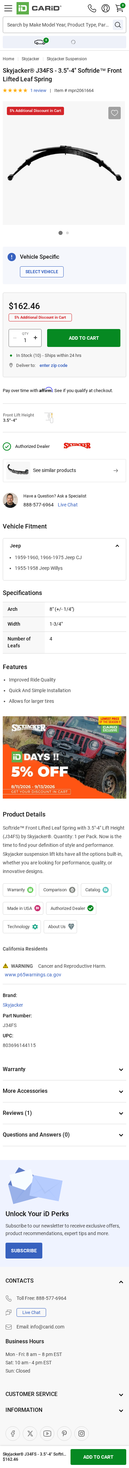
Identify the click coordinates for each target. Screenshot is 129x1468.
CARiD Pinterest (64, 1433)
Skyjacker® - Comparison (58, 889)
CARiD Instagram (81, 1433)
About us (60, 926)
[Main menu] (8, 8)
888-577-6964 (38, 505)
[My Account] (105, 8)
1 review (38, 90)
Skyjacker (30, 59)
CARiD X (30, 1433)
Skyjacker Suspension (67, 59)
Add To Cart (84, 338)
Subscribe (24, 1250)
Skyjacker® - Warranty (19, 889)
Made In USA (23, 908)
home (8, 59)
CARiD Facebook (13, 1433)
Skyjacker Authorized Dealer (71, 908)
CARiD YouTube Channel (47, 1433)
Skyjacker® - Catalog (96, 889)
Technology (22, 926)
